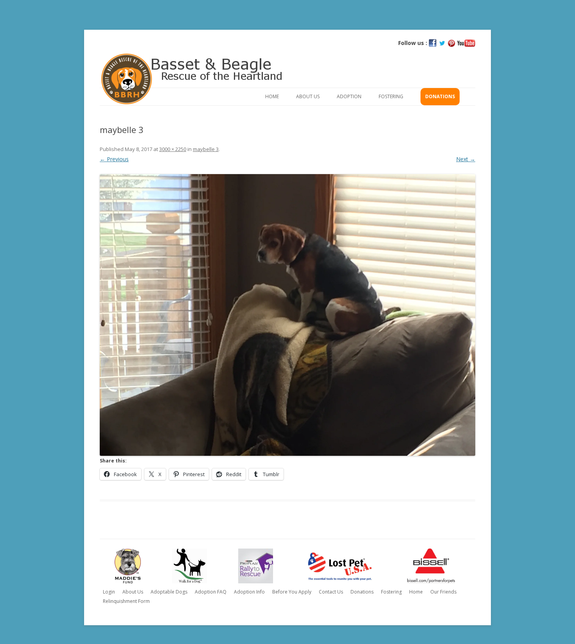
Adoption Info (249, 591)
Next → (465, 159)
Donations (440, 96)
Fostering (391, 96)
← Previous (114, 159)
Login (109, 591)
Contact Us (331, 591)
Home (272, 96)
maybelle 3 (206, 149)
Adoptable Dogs (169, 591)
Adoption (349, 96)
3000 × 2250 (172, 149)
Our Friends (443, 591)
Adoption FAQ (210, 591)
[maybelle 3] (287, 315)
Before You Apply (291, 591)
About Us (308, 96)
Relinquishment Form (126, 601)
